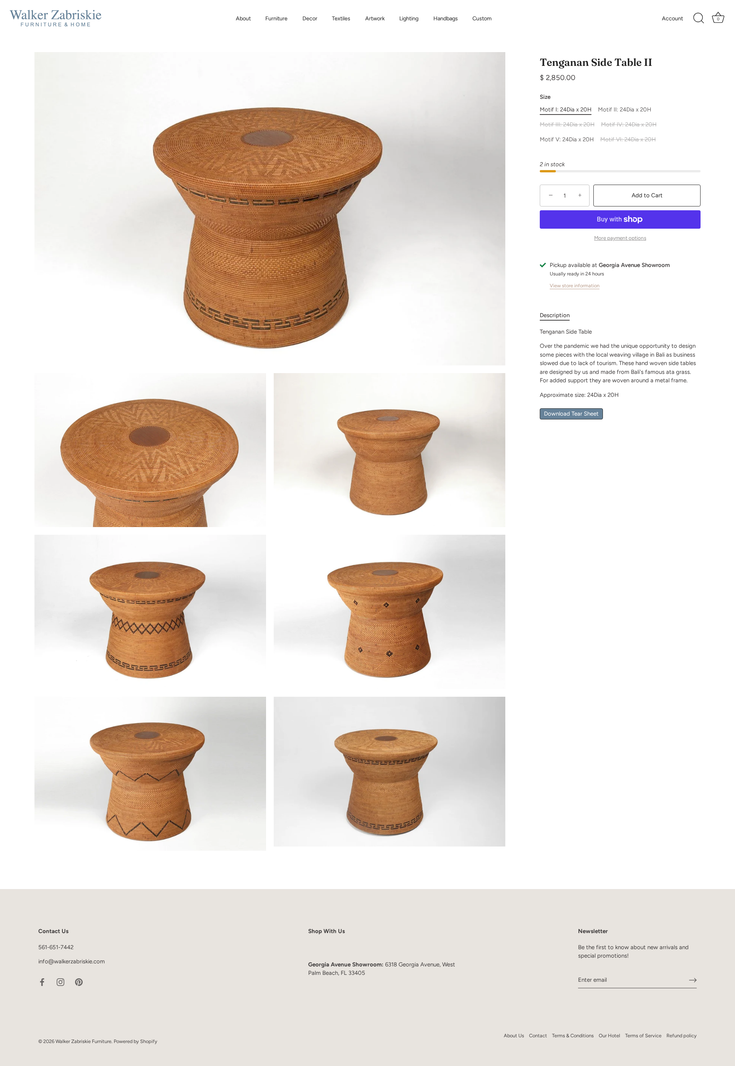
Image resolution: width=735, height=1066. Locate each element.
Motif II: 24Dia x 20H (624, 109)
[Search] (698, 18)
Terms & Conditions (573, 1035)
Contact (538, 1035)
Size (545, 97)
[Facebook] (42, 981)
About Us (514, 1035)
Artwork (375, 18)
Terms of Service (643, 1035)
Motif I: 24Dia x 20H (565, 109)
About (243, 18)
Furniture (276, 18)
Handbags (445, 18)
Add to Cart (647, 195)
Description (555, 315)
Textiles (341, 18)
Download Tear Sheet (571, 414)
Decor (309, 18)
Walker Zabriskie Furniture (83, 1041)
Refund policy (681, 1035)
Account (672, 18)
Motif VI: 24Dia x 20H (628, 139)
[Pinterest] (79, 981)
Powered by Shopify (135, 1041)
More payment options (620, 238)
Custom (482, 18)
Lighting (408, 18)
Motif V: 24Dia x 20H (567, 139)
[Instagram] (60, 981)
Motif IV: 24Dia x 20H (629, 124)
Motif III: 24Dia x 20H (567, 124)
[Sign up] (693, 980)
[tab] (558, 315)
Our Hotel (609, 1035)
